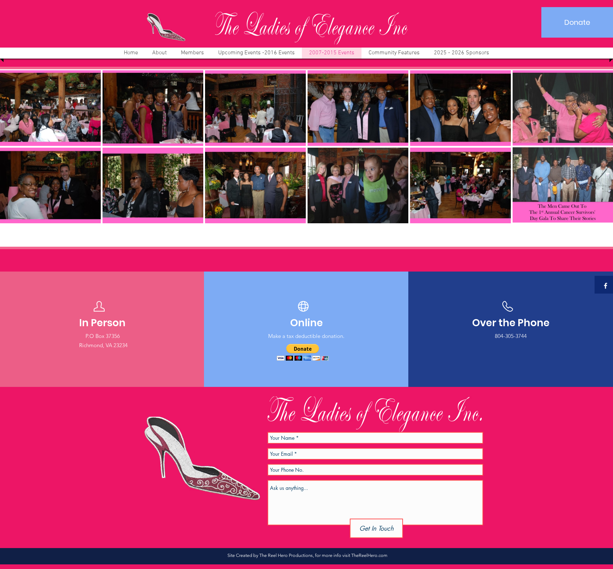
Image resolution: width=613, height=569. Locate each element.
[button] (303, 352)
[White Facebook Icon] (605, 286)
